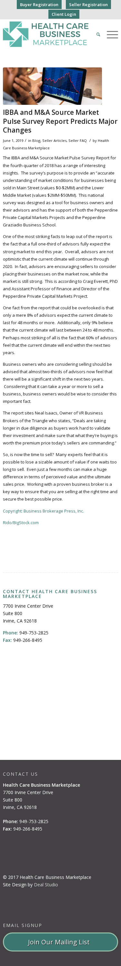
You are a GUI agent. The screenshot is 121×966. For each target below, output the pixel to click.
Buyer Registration (39, 4)
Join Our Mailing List (60, 942)
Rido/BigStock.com (21, 522)
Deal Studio (46, 884)
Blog (36, 140)
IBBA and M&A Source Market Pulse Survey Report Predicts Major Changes (60, 121)
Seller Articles (54, 140)
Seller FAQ (77, 140)
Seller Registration (88, 4)
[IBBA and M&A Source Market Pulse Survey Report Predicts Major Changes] (52, 86)
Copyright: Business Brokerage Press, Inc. (43, 511)
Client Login (64, 14)
